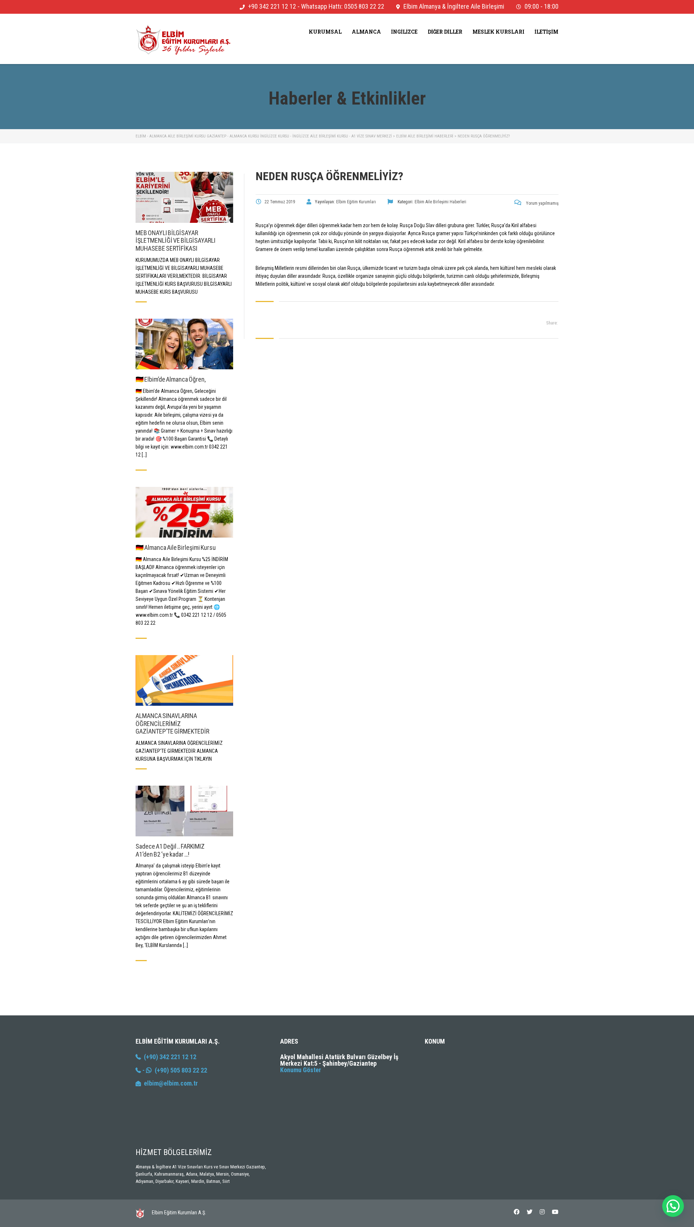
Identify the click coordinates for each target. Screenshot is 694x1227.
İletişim (546, 31)
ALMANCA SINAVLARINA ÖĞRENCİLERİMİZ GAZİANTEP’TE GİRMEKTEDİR (172, 723)
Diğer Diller (445, 31)
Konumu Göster (300, 1070)
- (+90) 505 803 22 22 (174, 1070)
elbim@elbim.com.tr (171, 1083)
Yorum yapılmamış (541, 203)
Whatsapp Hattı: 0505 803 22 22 (342, 6)
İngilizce (404, 31)
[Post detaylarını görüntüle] (184, 197)
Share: (552, 323)
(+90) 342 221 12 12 (168, 1057)
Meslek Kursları (498, 31)
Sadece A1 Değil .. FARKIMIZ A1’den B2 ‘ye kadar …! (170, 850)
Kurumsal (325, 31)
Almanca (366, 31)
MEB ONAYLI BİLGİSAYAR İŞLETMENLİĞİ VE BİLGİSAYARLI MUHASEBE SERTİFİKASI (175, 240)
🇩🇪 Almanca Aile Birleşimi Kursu (176, 547)
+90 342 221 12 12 (272, 6)
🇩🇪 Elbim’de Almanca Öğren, (171, 379)
